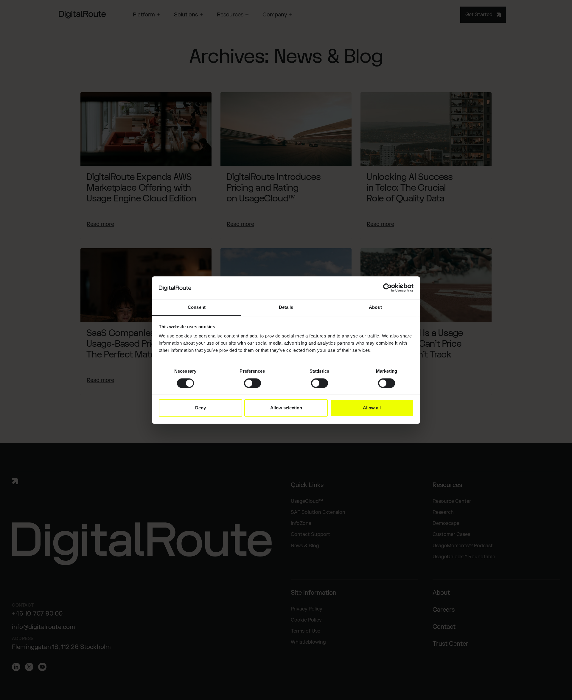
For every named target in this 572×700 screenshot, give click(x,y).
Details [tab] (286, 307)
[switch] (252, 383)
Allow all (372, 407)
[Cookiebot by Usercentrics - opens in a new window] (387, 287)
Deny (200, 407)
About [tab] (375, 307)
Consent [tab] (197, 307)
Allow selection (286, 407)
